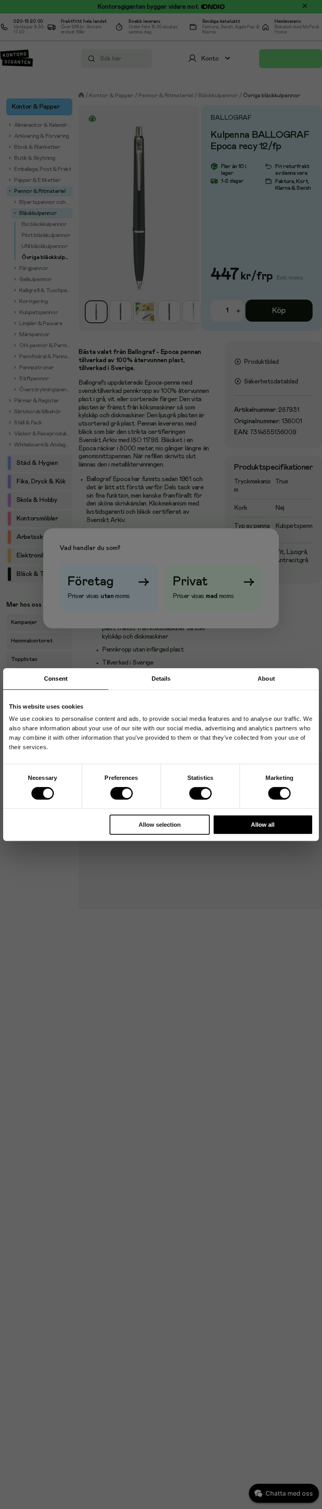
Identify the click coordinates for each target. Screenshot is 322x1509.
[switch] (121, 793)
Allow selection (160, 824)
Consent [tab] (56, 678)
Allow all (262, 824)
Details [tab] (161, 678)
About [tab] (266, 678)
